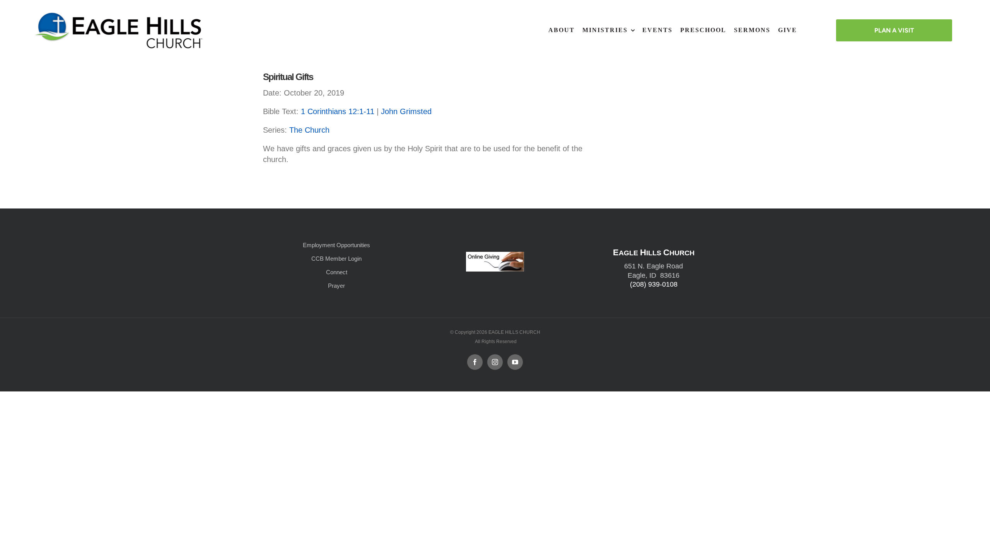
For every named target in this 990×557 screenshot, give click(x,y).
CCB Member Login (336, 258)
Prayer (336, 286)
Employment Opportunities (336, 245)
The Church (309, 130)
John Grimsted (406, 111)
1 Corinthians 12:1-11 (337, 111)
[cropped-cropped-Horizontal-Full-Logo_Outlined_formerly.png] (120, 14)
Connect (336, 272)
